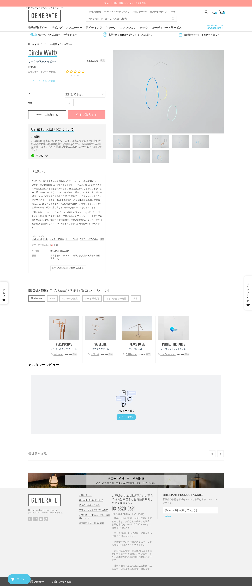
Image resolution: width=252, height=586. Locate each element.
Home (31, 44)
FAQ (173, 11)
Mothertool (37, 239)
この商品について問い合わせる (70, 268)
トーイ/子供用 (71, 239)
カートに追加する (47, 114)
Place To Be (137, 344)
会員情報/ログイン (158, 11)
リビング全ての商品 (47, 44)
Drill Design (131, 354)
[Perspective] (64, 328)
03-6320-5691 (215, 28)
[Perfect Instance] (173, 328)
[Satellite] (100, 328)
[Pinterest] (41, 519)
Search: (173, 18)
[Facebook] (35, 519)
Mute (33, 67)
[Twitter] (30, 519)
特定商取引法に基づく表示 (91, 523)
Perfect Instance (173, 344)
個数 (30, 102)
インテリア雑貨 (57, 239)
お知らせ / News (61, 581)
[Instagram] (46, 519)
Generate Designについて (116, 11)
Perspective (64, 344)
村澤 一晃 (95, 354)
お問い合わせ (95, 11)
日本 (102, 239)
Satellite (100, 344)
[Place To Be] (137, 328)
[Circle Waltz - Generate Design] (121, 147)
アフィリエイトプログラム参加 (93, 510)
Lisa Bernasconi (168, 354)
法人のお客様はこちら (89, 505)
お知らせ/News (140, 11)
